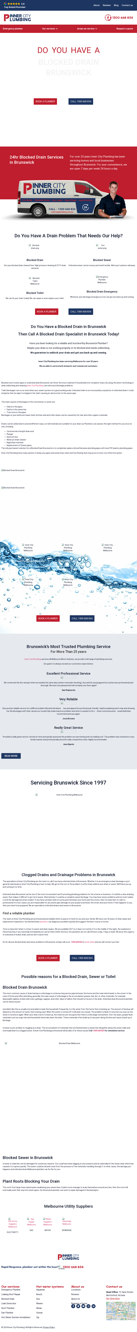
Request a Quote (79, 1303)
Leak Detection (8, 1303)
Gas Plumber (7, 1312)
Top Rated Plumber (15, 7)
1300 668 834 (122, 17)
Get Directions (113, 1298)
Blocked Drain (7, 1299)
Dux (38, 1299)
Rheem (39, 1303)
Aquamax (40, 1289)
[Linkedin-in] (94, 1306)
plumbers (44, 922)
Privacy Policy (49, 1327)
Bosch (39, 1294)
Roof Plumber (7, 1308)
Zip (37, 1317)
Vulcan (39, 1312)
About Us (75, 1299)
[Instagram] (88, 1306)
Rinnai (39, 1308)
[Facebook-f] (73, 1306)
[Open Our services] (57, 28)
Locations (76, 1289)
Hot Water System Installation (15, 1317)
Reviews (75, 1294)
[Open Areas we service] (96, 28)
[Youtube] (83, 1306)
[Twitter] (78, 1306)
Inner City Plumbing (35, 386)
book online (90, 942)
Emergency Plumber (10, 1289)
